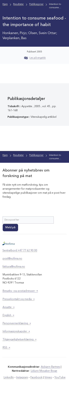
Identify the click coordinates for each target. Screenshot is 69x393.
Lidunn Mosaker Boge (44, 371)
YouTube (59, 377)
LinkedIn (9, 377)
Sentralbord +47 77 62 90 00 (20, 250)
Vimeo (48, 377)
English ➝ (8, 315)
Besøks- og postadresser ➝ (20, 291)
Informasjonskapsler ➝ (16, 331)
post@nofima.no (12, 258)
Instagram (22, 377)
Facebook (36, 377)
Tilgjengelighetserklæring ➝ (19, 339)
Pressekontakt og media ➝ (18, 299)
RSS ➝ (6, 347)
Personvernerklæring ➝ (17, 323)
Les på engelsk (37, 58)
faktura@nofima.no (14, 266)
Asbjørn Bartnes (50, 367)
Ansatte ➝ (8, 307)
